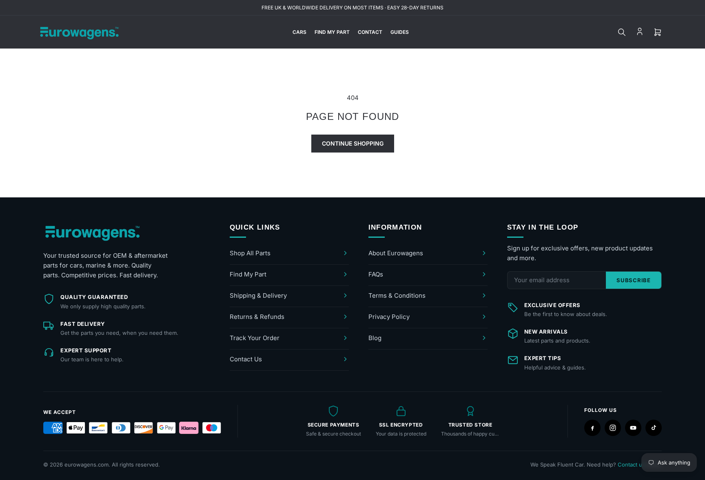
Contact (370, 32)
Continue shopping (353, 143)
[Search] (622, 32)
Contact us (631, 464)
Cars (299, 32)
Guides (399, 32)
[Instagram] (613, 428)
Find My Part (332, 32)
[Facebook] (592, 428)
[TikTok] (653, 428)
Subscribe (633, 280)
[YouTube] (633, 428)
